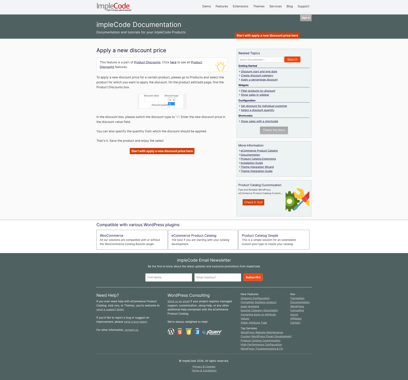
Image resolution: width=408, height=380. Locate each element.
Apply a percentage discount (259, 79)
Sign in (306, 17)
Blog (290, 6)
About (294, 314)
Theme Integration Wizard (257, 167)
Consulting (297, 310)
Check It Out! (253, 202)
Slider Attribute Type (254, 322)
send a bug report (135, 321)
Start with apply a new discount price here (267, 35)
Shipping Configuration (255, 298)
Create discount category (257, 75)
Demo (206, 6)
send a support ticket (110, 309)
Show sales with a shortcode (259, 121)
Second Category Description (259, 310)
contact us (131, 329)
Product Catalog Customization (260, 340)
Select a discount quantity (257, 110)
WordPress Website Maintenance (262, 332)
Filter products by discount (258, 90)
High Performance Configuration (261, 344)
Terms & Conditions (204, 370)
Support (303, 6)
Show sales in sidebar (255, 94)
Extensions (240, 6)
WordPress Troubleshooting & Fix (262, 348)
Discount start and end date (259, 71)
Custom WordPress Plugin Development (266, 336)
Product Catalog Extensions (258, 158)
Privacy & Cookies (204, 366)
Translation (297, 298)
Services (275, 6)
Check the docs (274, 130)
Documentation (250, 154)
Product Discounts (147, 62)
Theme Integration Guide (257, 171)
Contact (295, 322)
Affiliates (296, 318)
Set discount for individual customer (264, 106)
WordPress (297, 306)
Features (222, 6)
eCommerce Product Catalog (259, 150)
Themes (259, 6)
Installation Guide (252, 163)
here (173, 62)
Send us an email (179, 301)
